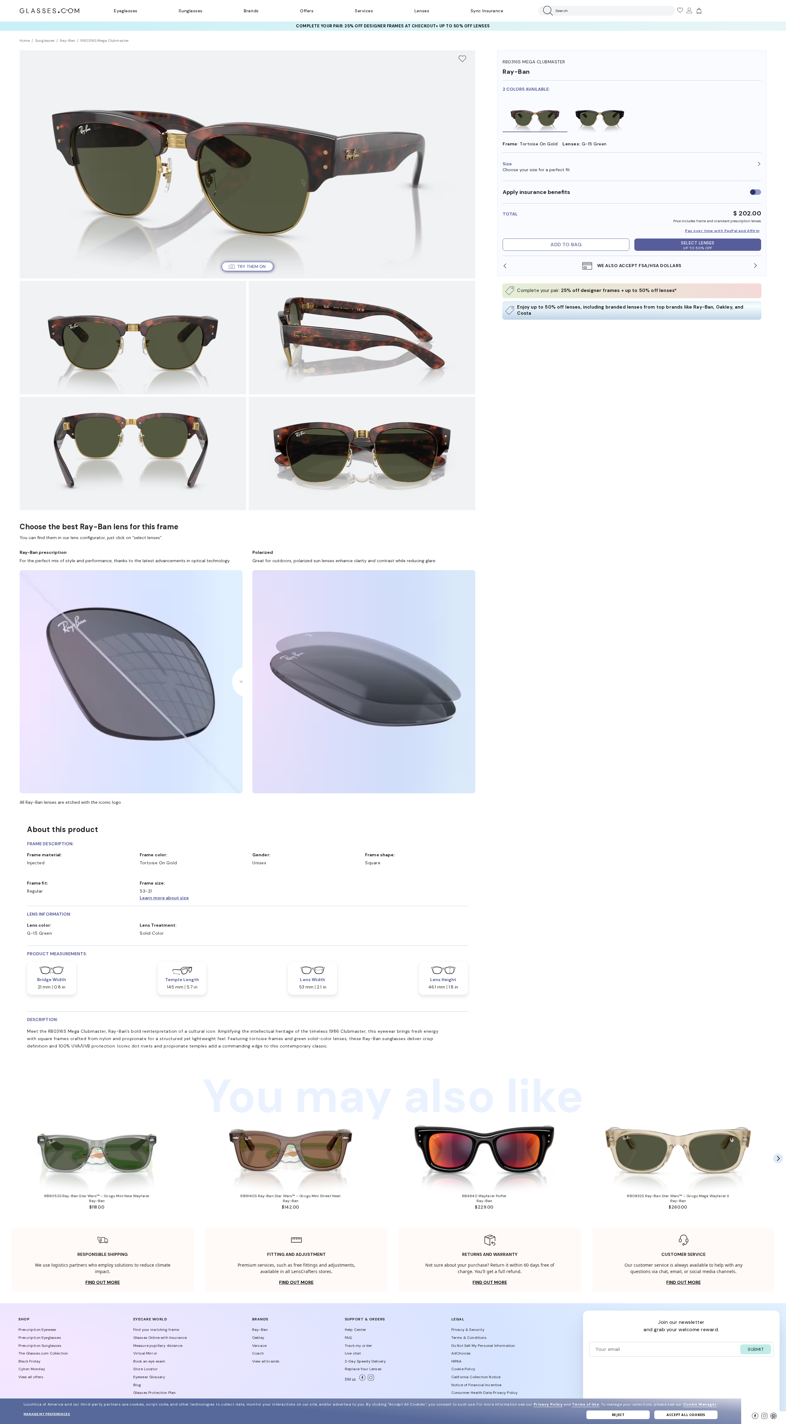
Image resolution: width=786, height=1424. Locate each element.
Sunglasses (190, 11)
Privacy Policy (548, 1404)
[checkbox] (755, 192)
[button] (632, 164)
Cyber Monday (31, 1369)
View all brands (265, 1361)
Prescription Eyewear (37, 1329)
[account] (689, 10)
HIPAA (456, 1361)
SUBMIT (756, 1349)
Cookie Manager (700, 1404)
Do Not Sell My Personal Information (483, 1345)
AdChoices (461, 1353)
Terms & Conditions (469, 1337)
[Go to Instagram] (369, 1379)
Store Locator (145, 1369)
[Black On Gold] (599, 116)
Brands (251, 11)
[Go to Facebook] (361, 1379)
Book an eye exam (149, 1361)
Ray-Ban (260, 1329)
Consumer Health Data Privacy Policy (484, 1392)
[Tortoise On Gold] (535, 116)
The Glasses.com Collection (43, 1353)
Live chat (353, 1353)
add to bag (566, 244)
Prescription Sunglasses (39, 1345)
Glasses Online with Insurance (160, 1337)
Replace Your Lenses (363, 1369)
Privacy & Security (467, 1329)
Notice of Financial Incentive (476, 1385)
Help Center (356, 1329)
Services (364, 11)
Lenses (421, 11)
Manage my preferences (47, 1414)
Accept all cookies (686, 1414)
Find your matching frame (156, 1329)
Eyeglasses (125, 11)
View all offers (30, 1377)
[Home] (49, 10)
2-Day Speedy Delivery (365, 1361)
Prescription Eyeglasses (39, 1337)
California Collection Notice (475, 1377)
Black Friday (29, 1361)
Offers (306, 11)
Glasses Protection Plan (154, 1392)
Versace (259, 1345)
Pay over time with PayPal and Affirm (722, 230)
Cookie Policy (463, 1369)
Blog (137, 1385)
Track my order (358, 1345)
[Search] (546, 11)
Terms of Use (585, 1404)
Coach (258, 1353)
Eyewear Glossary (149, 1377)
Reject (618, 1414)
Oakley (258, 1337)
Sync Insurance (487, 11)
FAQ (348, 1337)
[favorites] (679, 10)
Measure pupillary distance (157, 1345)
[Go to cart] (698, 11)
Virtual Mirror (145, 1353)
